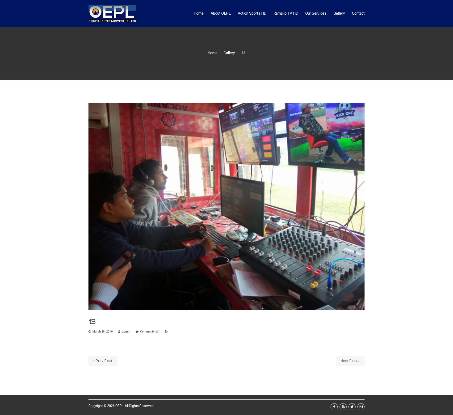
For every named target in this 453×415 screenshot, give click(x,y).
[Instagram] (361, 406)
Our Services (316, 13)
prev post (104, 361)
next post (349, 361)
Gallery (339, 13)
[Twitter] (352, 406)
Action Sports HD (252, 13)
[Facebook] (334, 406)
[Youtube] (343, 406)
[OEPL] (112, 13)
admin (126, 331)
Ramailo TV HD (285, 13)
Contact (358, 13)
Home (199, 13)
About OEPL (221, 13)
